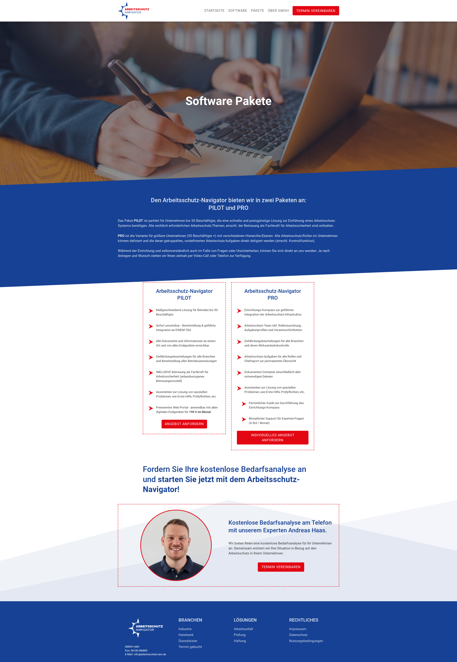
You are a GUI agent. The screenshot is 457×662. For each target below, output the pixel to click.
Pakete (257, 11)
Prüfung (240, 635)
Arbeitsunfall (243, 629)
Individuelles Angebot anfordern (272, 437)
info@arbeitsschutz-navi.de (150, 654)
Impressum (297, 629)
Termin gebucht (190, 647)
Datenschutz (298, 635)
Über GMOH (278, 11)
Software (237, 11)
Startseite (214, 11)
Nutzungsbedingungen (306, 641)
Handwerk (186, 635)
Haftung (240, 641)
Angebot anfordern (184, 424)
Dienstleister (188, 641)
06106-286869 (139, 650)
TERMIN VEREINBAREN (315, 11)
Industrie (185, 629)
